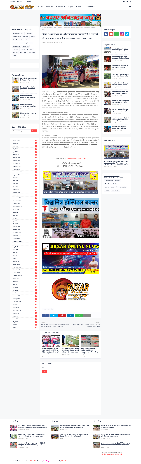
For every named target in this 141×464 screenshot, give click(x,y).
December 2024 (25, 198)
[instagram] (130, 1)
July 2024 (25, 212)
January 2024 (25, 229)
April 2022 (25, 290)
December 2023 (25, 232)
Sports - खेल (23, 52)
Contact (29, 1)
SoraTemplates (47, 461)
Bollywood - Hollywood (27, 49)
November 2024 (25, 201)
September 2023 (25, 241)
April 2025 (25, 186)
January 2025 (25, 195)
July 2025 (25, 177)
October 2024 (25, 203)
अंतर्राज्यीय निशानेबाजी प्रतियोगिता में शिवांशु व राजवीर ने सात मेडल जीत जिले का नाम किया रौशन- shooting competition (74, 426)
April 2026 (25, 152)
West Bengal (32, 52)
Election (15, 43)
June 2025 (25, 180)
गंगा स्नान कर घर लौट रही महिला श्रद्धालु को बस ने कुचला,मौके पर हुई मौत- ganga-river (116, 426)
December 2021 (25, 301)
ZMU (112, 454)
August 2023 (25, 244)
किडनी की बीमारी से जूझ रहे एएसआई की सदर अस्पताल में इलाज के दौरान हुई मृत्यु (119, 127)
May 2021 (25, 322)
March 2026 (25, 154)
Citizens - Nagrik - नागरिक (26, 43)
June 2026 (25, 146)
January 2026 (25, 160)
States (14, 55)
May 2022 (25, 287)
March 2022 (25, 293)
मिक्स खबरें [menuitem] (60, 6)
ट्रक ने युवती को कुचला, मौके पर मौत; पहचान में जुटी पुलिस (120, 66)
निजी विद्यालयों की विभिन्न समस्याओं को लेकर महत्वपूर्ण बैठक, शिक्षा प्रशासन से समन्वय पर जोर (28, 96)
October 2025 (25, 169)
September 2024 (25, 206)
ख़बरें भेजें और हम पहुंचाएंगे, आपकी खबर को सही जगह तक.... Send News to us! (116, 163)
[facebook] (120, 1)
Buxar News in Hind (18, 40)
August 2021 (25, 313)
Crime (27, 40)
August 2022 (25, 278)
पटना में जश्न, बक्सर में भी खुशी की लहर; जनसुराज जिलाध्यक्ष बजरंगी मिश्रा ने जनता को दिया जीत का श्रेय (120, 119)
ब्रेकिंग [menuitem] (71, 6)
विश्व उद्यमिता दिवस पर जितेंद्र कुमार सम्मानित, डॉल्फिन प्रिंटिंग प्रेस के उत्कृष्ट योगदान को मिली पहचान (27, 88)
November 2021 (25, 304)
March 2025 (25, 189)
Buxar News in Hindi (18, 33)
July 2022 (25, 281)
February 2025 (25, 192)
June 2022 (25, 284)
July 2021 (25, 316)
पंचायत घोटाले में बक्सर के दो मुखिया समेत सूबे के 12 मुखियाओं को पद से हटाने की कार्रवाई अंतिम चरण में (120, 49)
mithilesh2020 (105, 454)
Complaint (16, 49)
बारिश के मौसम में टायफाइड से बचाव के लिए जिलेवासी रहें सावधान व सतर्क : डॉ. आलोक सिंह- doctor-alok (70, 350)
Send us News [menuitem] (90, 6)
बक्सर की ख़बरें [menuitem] (49, 6)
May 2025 (25, 183)
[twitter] (127, 1)
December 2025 (25, 163)
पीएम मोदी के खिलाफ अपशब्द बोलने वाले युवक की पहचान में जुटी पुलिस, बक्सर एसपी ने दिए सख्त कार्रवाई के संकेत (120, 101)
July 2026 (25, 143)
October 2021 (25, 307)
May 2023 (24, 252)
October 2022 (25, 273)
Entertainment (16, 46)
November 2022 (25, 270)
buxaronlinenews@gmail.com (76, 159)
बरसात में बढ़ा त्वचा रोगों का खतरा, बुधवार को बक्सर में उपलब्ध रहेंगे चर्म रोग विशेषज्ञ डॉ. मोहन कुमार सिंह (120, 92)
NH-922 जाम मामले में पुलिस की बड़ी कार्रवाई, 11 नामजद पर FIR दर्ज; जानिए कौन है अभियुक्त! (120, 110)
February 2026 (25, 157)
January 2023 (25, 264)
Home (13, 1)
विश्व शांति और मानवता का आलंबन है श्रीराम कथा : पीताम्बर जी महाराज (28, 79)
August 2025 (25, 175)
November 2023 (25, 235)
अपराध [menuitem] (79, 6)
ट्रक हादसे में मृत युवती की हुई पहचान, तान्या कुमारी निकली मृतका (120, 57)
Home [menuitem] (41, 6)
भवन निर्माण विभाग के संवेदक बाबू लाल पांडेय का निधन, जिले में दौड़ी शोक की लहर (120, 84)
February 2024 (25, 226)
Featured (33, 36)
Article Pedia (118, 454)
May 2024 (25, 218)
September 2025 (25, 172)
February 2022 (25, 296)
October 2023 (25, 238)
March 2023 (24, 258)
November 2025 (25, 166)
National (15, 52)
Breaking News (17, 36)
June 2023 (24, 249)
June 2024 (25, 215)
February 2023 (25, 261)
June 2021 (25, 319)
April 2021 (25, 324)
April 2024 (25, 221)
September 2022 (25, 275)
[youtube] (124, 1)
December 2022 (25, 267)
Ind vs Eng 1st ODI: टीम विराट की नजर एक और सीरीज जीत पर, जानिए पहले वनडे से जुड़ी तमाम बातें (74, 435)
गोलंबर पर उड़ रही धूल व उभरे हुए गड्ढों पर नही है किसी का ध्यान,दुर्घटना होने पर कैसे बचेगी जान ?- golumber (89, 351)
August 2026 (25, 140)
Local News (29, 33)
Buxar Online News (48, 42)
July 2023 (24, 247)
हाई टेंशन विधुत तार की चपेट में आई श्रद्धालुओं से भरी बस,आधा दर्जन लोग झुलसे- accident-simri (115, 435)
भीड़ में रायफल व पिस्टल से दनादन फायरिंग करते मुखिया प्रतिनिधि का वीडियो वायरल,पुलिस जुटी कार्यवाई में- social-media (51, 351)
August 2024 (25, 209)
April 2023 (24, 255)
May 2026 (25, 149)
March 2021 (25, 327)
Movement (25, 46)
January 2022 (25, 298)
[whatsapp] (116, 34)
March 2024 (25, 224)
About (21, 1)
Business (25, 36)
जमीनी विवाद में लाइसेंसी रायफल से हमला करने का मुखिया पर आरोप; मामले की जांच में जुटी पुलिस (120, 75)
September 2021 (25, 310)
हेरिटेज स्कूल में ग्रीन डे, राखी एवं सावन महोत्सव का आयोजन (28, 114)
